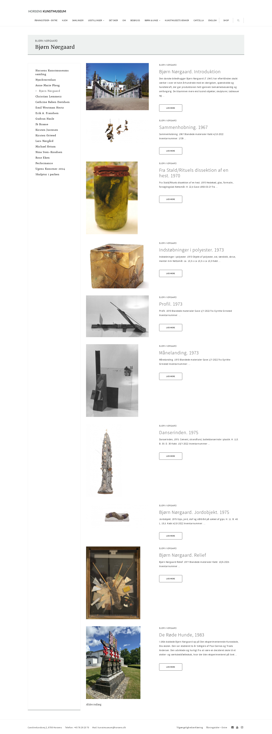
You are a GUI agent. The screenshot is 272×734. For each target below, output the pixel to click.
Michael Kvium (46, 146)
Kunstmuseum (47, 11)
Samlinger (77, 20)
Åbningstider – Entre (46, 20)
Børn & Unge (152, 20)
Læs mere (170, 108)
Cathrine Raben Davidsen (53, 102)
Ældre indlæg (93, 704)
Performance (44, 163)
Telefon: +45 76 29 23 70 (77, 727)
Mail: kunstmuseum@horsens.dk (109, 727)
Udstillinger (95, 20)
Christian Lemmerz (49, 96)
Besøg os (135, 20)
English (212, 20)
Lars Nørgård (44, 141)
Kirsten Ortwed (46, 135)
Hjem (65, 20)
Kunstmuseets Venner (177, 20)
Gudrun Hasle (45, 118)
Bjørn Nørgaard (168, 65)
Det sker (113, 20)
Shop (226, 20)
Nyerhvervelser (46, 79)
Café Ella (199, 20)
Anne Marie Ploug (48, 85)
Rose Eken (43, 157)
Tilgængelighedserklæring (190, 727)
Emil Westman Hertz (50, 107)
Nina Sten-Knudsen (49, 152)
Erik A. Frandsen (47, 113)
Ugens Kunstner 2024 (50, 168)
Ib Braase (42, 124)
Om (124, 20)
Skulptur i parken (47, 174)
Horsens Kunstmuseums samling (52, 72)
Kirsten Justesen (47, 129)
